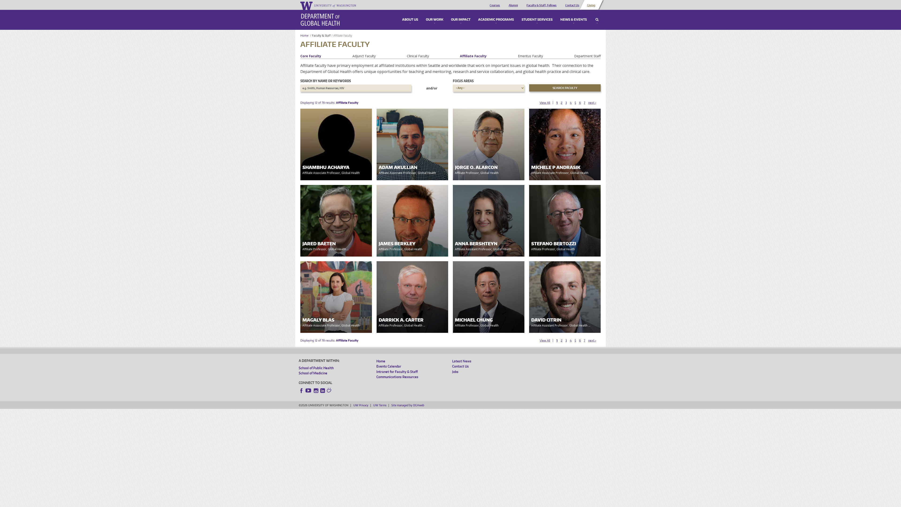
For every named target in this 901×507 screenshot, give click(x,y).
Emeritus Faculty (530, 56)
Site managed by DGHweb (407, 405)
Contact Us (572, 5)
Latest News (461, 361)
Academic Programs (496, 19)
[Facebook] (301, 390)
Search (597, 19)
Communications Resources (397, 377)
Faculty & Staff (321, 36)
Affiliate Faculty (473, 56)
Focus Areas (463, 81)
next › (592, 102)
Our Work (434, 19)
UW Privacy (360, 405)
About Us (410, 19)
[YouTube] (308, 390)
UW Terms (379, 405)
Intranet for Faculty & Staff (397, 372)
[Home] (320, 19)
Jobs (455, 372)
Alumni (513, 5)
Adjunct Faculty (364, 56)
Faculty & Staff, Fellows (542, 5)
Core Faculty (310, 56)
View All (545, 102)
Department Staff (587, 56)
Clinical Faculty (418, 56)
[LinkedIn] (322, 390)
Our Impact (460, 19)
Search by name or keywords (325, 81)
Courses (495, 5)
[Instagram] (316, 390)
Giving (591, 5)
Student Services (537, 19)
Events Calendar (388, 366)
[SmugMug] (329, 391)
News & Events (573, 19)
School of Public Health (316, 368)
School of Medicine (313, 373)
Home (304, 36)
